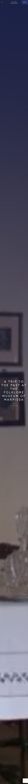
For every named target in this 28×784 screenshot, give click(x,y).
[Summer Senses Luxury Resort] (14, 2)
